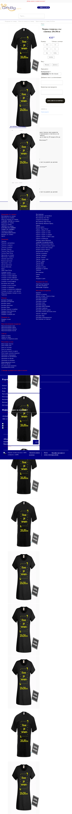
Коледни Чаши (5, 307)
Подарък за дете (40, 278)
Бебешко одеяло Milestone (43, 240)
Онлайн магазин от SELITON (58, 454)
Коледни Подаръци (6, 300)
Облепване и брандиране (8, 355)
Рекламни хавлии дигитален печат (46, 311)
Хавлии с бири (40, 261)
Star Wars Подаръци (41, 285)
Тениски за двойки (6, 247)
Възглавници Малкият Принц (44, 223)
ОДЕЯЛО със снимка (7, 226)
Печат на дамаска (6, 349)
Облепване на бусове (7, 358)
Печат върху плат (6, 345)
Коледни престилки (7, 305)
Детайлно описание (18, 126)
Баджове (38, 292)
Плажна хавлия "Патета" (43, 249)
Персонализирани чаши (8, 326)
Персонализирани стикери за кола (11, 293)
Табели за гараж (6, 337)
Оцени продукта (45, 112)
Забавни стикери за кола (8, 273)
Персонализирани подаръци (11, 324)
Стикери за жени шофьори (9, 275)
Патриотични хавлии (42, 251)
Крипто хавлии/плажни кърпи (45, 244)
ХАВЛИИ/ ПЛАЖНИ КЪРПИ (44, 242)
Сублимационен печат (7, 367)
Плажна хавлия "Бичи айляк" (44, 247)
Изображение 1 (46, 71)
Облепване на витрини (8, 360)
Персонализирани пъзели (8, 330)
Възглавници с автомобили (44, 216)
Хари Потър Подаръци (42, 284)
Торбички (4, 295)
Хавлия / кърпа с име (42, 259)
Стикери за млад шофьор (8, 281)
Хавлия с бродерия (41, 313)
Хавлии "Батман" (41, 257)
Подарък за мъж (6, 319)
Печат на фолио (6, 364)
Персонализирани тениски (9, 329)
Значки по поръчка (41, 294)
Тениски (3, 241)
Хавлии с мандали (41, 255)
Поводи (3, 298)
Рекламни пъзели (41, 304)
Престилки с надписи (7, 256)
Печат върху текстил (7, 343)
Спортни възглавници (42, 219)
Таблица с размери (57, 41)
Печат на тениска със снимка (26, 21)
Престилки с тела (6, 263)
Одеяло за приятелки (42, 238)
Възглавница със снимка (8, 216)
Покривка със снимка (7, 222)
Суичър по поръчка (7, 231)
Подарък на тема (42, 282)
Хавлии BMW (40, 263)
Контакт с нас (6, 402)
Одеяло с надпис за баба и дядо (45, 236)
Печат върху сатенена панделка (10, 353)
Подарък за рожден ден (8, 314)
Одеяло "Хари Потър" (42, 229)
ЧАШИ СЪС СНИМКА (7, 229)
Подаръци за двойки (42, 268)
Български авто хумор (7, 283)
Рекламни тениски (41, 299)
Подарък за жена (41, 267)
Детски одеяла (40, 227)
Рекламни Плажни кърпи (43, 310)
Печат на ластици (6, 347)
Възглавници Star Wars (42, 217)
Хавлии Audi (39, 265)
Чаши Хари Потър (6, 270)
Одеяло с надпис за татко (43, 232)
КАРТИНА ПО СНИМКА (8, 227)
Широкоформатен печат (8, 362)
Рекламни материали (43, 290)
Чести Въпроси (7, 394)
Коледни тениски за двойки (9, 309)
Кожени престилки (6, 261)
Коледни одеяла (5, 303)
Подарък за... (5, 317)
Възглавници (40, 214)
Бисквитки (5, 399)
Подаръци (4, 239)
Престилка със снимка (7, 217)
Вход (3, 391)
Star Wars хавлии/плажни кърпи (45, 245)
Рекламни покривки (42, 298)
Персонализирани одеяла (8, 327)
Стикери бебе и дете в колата (9, 279)
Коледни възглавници (7, 301)
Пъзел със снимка (6, 224)
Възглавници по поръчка (43, 319)
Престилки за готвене (7, 255)
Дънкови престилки (7, 258)
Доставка (5, 405)
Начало (4, 385)
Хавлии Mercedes (6, 267)
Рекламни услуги (7, 342)
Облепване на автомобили (9, 356)
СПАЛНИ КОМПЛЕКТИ (8, 232)
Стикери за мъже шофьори (9, 277)
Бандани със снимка (7, 234)
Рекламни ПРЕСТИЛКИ (43, 306)
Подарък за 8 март (6, 312)
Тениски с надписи (7, 245)
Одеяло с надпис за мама (43, 230)
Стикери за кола (6, 272)
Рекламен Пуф (40, 315)
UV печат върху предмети (8, 365)
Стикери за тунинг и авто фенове (11, 291)
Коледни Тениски (6, 249)
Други (3, 236)
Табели (3, 333)
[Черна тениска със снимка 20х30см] (24, 77)
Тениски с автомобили (8, 243)
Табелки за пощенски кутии (9, 338)
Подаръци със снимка (11, 21)
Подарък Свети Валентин (8, 311)
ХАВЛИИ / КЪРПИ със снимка (10, 221)
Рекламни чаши (40, 303)
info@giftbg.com (7, 416)
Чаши (3, 268)
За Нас (4, 388)
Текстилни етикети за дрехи (9, 351)
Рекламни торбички (42, 308)
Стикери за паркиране (7, 287)
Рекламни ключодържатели (44, 317)
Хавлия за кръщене (41, 253)
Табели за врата (6, 335)
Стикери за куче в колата (8, 285)
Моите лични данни (48, 453)
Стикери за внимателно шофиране (11, 289)
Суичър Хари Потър (7, 253)
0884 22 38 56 (44, 7)
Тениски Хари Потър (7, 251)
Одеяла (38, 225)
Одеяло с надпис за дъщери (44, 234)
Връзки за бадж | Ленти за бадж (45, 296)
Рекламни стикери (41, 301)
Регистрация (6, 396)
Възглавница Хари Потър (43, 221)
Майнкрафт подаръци (42, 287)
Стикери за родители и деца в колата (14, 370)
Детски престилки (6, 265)
